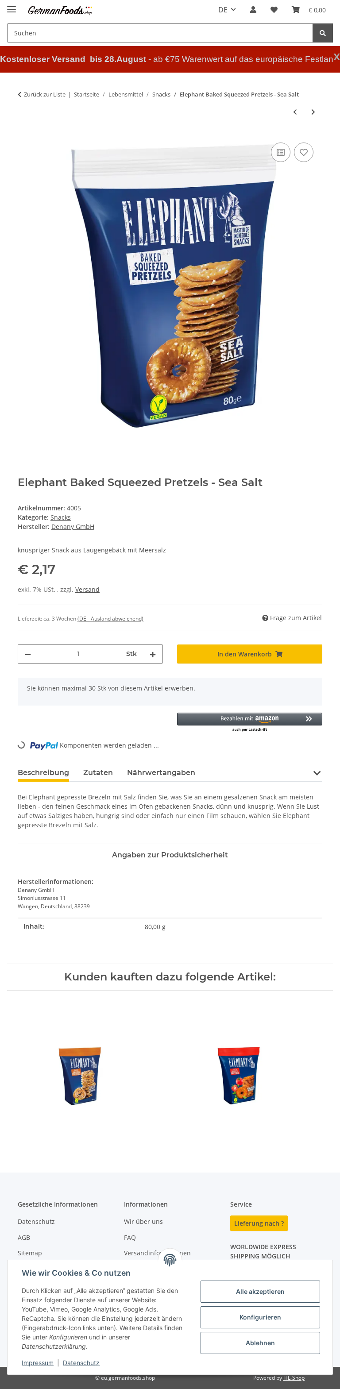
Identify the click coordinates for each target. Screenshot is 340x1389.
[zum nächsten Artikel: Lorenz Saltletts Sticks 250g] (313, 111)
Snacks (60, 517)
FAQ (130, 1237)
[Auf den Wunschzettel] (303, 152)
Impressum (38, 1362)
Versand (87, 589)
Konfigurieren (260, 1317)
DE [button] (223, 10)
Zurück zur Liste (45, 94)
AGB (24, 1237)
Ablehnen (260, 1343)
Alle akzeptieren (260, 1291)
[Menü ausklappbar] (11, 5)
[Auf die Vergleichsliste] (280, 152)
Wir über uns (143, 1221)
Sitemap (30, 1253)
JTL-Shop (294, 1377)
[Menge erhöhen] (152, 654)
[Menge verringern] (28, 654)
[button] (253, 10)
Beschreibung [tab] (43, 772)
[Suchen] (323, 32)
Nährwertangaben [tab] (161, 772)
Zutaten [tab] (98, 772)
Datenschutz (81, 1362)
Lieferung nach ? (259, 1223)
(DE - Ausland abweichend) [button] (110, 618)
